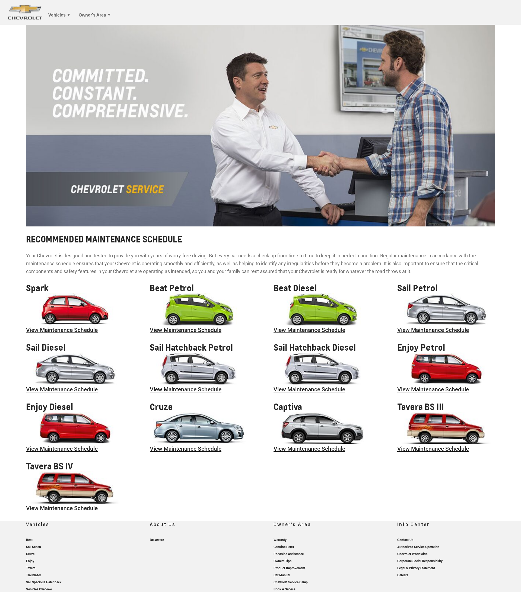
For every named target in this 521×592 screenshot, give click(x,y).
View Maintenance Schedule (62, 330)
